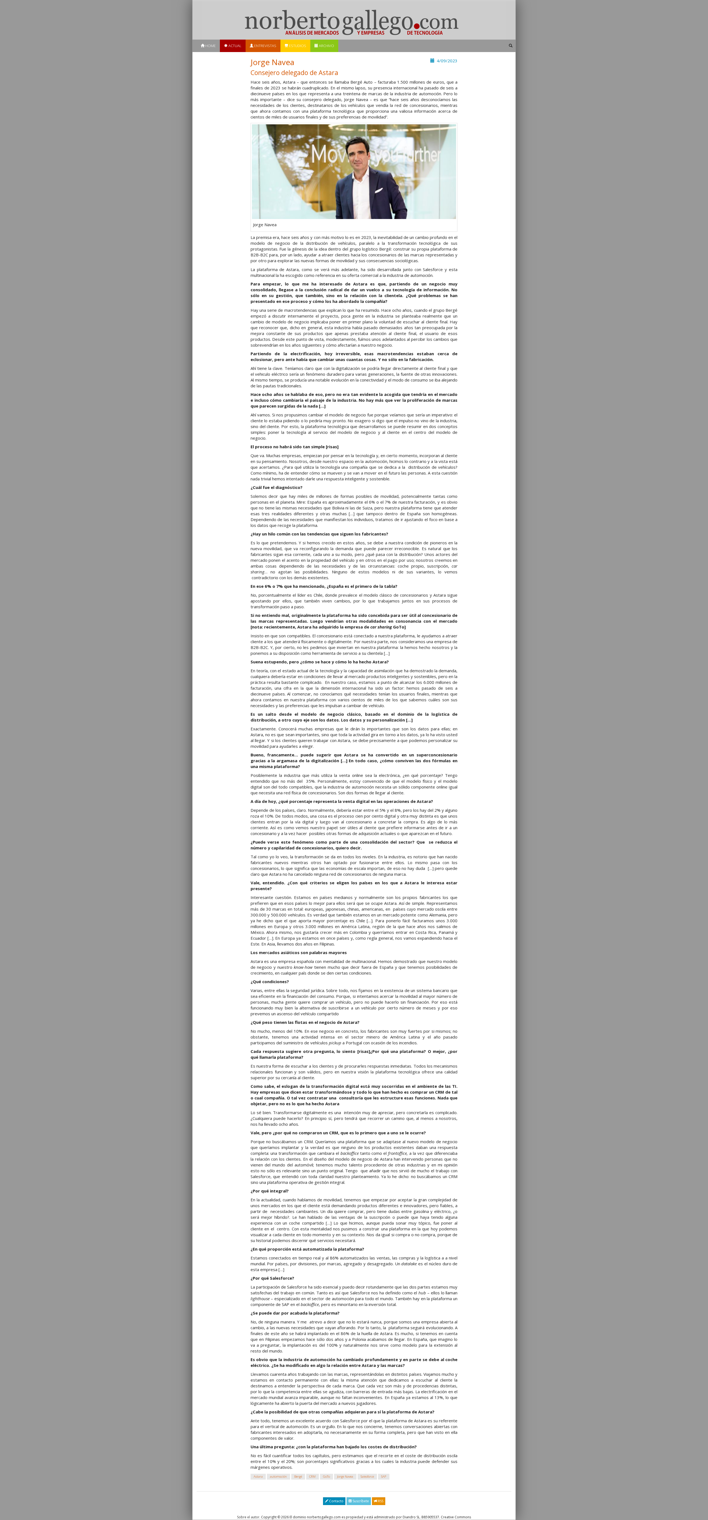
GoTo (326, 1476)
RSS (380, 1501)
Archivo (326, 45)
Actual (234, 45)
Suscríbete (360, 1501)
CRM (312, 1476)
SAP (383, 1476)
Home (210, 45)
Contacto (335, 1501)
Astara (258, 1476)
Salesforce (367, 1476)
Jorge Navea (345, 1476)
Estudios (297, 45)
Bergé (298, 1476)
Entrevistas (264, 45)
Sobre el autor (248, 1517)
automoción (278, 1476)
